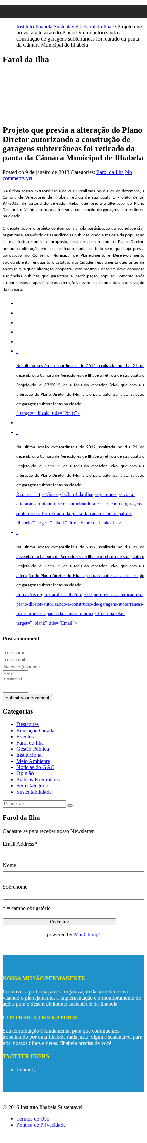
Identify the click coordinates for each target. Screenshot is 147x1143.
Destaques (27, 724)
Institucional (29, 755)
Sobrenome (15, 887)
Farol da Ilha (97, 26)
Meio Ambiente (33, 761)
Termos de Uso (32, 1119)
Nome (9, 865)
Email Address (20, 844)
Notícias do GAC (35, 767)
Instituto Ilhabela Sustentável (47, 26)
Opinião (25, 773)
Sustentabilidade (34, 792)
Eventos (25, 736)
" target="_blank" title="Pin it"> (80, 390)
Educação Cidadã (35, 730)
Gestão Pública (32, 749)
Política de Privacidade (41, 1125)
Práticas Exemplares (38, 779)
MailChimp (86, 934)
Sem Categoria (32, 785)
